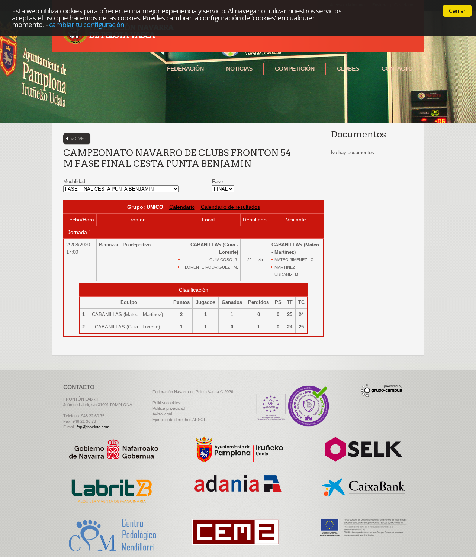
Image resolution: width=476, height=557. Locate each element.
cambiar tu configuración (87, 24)
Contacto (397, 68)
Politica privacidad (168, 408)
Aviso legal (162, 414)
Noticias (239, 68)
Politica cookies (166, 403)
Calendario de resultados (230, 207)
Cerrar (457, 11)
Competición (295, 68)
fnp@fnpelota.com (93, 427)
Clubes (348, 68)
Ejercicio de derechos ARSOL (179, 419)
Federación (185, 68)
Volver (79, 138)
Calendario (182, 207)
